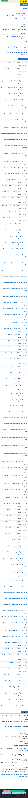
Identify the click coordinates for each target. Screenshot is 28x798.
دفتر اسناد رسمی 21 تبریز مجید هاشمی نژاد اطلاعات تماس (14, 218)
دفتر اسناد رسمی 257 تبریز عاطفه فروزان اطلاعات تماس (15, 308)
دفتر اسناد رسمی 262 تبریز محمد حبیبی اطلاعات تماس (15, 341)
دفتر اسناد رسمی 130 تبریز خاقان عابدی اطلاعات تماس (15, 405)
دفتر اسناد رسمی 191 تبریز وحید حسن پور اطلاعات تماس (14, 699)
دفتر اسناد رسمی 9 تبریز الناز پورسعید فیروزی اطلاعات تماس (14, 133)
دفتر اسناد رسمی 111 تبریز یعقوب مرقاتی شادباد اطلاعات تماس (15, 360)
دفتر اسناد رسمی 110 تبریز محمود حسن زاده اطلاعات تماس (14, 192)
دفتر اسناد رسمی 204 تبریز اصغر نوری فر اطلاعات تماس (15, 417)
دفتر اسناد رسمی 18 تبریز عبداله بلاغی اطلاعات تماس (15, 282)
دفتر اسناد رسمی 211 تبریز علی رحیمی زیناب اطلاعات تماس (14, 528)
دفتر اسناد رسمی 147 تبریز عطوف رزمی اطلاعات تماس (15, 630)
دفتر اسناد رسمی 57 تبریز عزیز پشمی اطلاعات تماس (16, 693)
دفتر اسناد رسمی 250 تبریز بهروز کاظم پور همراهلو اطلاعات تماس (14, 199)
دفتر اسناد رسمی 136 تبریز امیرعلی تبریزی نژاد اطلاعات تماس (14, 87)
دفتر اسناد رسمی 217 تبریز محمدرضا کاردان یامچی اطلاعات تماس (14, 656)
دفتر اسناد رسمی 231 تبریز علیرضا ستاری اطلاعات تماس (15, 353)
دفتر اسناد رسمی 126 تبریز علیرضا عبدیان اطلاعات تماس (15, 423)
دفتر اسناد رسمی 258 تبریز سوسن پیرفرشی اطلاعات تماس (14, 522)
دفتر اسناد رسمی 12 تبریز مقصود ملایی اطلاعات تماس (15, 179)
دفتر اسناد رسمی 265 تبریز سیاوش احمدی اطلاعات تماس (14, 510)
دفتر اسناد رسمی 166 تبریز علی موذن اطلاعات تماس (16, 63)
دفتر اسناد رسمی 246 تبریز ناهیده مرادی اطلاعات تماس (15, 558)
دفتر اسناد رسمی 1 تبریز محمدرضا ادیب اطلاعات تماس (15, 173)
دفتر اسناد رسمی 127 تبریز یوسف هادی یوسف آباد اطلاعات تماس (14, 255)
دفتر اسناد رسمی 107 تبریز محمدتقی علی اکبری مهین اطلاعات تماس (14, 263)
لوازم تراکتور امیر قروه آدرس (21, 11)
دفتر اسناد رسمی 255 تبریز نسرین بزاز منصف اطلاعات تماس (14, 616)
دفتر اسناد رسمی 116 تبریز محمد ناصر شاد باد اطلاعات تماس (14, 705)
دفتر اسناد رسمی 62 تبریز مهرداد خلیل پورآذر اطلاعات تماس (14, 230)
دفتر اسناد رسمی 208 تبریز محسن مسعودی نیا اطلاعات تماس (15, 154)
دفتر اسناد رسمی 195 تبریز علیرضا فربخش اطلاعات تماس (15, 93)
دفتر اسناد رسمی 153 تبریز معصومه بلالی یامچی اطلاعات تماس (15, 289)
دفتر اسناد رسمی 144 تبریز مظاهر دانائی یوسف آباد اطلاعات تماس (14, 468)
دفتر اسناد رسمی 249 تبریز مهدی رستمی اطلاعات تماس (15, 503)
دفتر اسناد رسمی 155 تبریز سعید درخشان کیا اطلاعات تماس (14, 322)
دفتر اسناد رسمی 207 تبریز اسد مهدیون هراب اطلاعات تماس (14, 186)
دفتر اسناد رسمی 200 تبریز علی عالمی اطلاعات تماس (16, 598)
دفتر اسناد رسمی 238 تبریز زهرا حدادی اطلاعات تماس (15, 534)
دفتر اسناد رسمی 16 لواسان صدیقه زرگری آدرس (17, 36)
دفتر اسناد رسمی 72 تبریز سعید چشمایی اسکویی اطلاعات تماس (14, 386)
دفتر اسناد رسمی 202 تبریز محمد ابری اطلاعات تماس (15, 592)
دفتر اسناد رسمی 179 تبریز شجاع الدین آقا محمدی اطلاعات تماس (14, 446)
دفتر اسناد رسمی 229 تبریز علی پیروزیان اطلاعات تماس (15, 335)
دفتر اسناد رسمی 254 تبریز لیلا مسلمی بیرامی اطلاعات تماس (14, 411)
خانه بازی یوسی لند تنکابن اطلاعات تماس (18, 24)
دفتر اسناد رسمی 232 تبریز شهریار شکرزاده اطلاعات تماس (14, 69)
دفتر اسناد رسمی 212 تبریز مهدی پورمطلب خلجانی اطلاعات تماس (14, 438)
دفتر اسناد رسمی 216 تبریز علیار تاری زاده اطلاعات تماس (15, 328)
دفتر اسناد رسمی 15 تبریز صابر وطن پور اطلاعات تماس (15, 669)
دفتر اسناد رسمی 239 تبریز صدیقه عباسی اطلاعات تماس (15, 302)
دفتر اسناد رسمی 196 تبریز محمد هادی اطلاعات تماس (15, 139)
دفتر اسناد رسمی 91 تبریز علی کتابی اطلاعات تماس (16, 497)
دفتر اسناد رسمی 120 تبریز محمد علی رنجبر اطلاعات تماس (14, 604)
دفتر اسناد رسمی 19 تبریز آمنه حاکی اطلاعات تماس (16, 373)
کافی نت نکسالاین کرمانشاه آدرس (20, 42)
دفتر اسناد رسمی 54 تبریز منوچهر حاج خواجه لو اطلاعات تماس (15, 573)
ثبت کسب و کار (4, 1)
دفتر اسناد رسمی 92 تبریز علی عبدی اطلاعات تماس (16, 224)
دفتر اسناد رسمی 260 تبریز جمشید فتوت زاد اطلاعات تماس (14, 649)
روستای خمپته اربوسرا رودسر (14, 759)
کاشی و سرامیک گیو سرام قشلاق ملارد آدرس (17, 47)
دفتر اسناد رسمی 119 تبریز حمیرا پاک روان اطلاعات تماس (15, 296)
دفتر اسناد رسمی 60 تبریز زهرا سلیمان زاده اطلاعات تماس (14, 552)
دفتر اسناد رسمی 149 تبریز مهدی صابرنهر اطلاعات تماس (15, 675)
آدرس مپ (17, 13)
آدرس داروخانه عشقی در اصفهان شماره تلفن (14, 726)
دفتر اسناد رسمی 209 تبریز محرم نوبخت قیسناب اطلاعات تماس (15, 454)
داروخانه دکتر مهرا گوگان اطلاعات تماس (18, 19)
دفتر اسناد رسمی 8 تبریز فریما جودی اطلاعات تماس (16, 242)
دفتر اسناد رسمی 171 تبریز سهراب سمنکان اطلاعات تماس (14, 546)
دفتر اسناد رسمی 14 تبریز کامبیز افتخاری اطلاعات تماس (15, 276)
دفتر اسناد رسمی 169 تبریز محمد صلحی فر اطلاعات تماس (14, 270)
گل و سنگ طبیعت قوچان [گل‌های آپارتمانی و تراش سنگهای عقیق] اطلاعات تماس (14, 30)
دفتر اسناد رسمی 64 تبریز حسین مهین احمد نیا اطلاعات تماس (15, 565)
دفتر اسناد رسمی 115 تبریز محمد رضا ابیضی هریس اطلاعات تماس (14, 106)
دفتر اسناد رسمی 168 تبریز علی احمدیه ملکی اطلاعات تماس (14, 636)
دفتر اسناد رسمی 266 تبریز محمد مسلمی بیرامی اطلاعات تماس (15, 476)
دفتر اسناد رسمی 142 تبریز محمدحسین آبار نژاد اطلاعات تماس (15, 430)
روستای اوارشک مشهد (20, 733)
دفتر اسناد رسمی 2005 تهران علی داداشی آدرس (17, 52)
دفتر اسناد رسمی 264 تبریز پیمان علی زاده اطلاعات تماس (15, 610)
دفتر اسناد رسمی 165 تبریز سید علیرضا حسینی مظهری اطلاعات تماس (15, 146)
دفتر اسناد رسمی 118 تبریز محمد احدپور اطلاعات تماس (15, 367)
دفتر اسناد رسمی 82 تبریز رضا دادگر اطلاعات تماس (16, 212)
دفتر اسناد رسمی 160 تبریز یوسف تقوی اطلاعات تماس (15, 586)
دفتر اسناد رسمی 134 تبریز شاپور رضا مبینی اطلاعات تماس (14, 399)
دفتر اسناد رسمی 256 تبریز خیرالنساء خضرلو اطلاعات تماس (14, 461)
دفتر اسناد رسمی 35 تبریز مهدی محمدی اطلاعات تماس (15, 347)
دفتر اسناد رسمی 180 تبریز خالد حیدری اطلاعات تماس (15, 113)
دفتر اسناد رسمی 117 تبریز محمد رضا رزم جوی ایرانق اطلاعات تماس (14, 623)
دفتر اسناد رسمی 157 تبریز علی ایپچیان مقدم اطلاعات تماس (14, 75)
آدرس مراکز (25, 8)
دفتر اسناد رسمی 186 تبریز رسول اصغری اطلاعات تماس (15, 580)
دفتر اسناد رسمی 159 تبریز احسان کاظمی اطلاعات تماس (15, 161)
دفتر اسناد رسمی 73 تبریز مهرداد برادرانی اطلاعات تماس (15, 236)
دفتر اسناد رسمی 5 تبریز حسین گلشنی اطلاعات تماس (15, 483)
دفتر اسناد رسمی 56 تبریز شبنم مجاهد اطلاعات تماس (15, 681)
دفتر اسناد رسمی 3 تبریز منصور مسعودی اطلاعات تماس (15, 167)
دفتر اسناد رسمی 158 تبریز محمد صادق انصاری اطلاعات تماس (15, 490)
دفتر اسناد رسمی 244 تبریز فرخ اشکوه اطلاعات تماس (15, 687)
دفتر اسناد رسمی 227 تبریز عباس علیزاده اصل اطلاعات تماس (14, 206)
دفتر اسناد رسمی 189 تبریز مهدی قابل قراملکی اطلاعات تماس (14, 663)
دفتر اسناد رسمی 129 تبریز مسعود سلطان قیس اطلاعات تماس (15, 315)
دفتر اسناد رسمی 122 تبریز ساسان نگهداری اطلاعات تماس (14, 81)
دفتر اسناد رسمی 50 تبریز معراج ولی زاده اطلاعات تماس (15, 248)
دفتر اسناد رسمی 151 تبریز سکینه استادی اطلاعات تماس (15, 540)
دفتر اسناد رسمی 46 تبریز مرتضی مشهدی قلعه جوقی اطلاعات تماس (14, 120)
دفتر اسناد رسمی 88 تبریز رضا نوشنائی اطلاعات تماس (16, 393)
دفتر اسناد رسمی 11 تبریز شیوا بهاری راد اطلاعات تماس (15, 127)
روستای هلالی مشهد (20, 742)
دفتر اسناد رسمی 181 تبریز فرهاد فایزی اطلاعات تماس (15, 642)
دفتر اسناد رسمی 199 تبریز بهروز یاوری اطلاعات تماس (15, 516)
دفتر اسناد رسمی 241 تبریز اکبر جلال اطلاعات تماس (16, 99)
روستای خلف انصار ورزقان (18, 766)
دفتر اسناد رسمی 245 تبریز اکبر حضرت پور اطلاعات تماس (15, 379)
